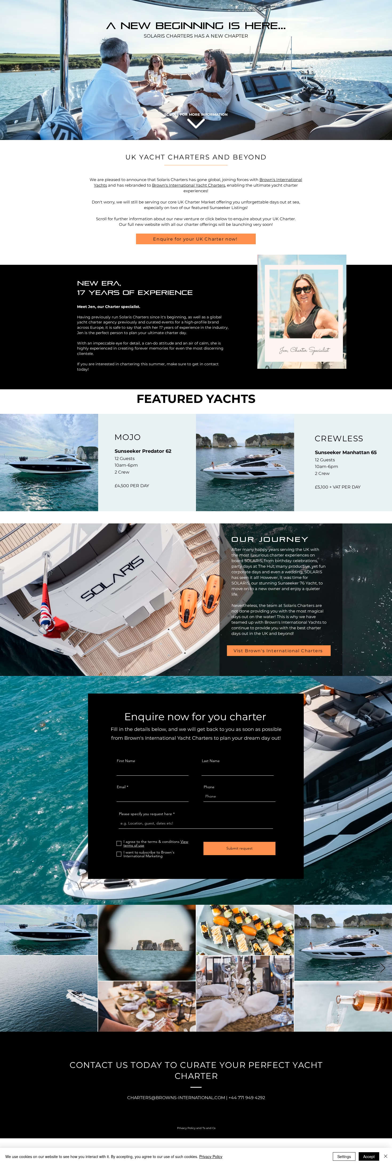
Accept (369, 1156)
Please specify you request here (145, 814)
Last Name (211, 761)
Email (121, 787)
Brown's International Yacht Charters (188, 185)
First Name (126, 761)
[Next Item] (383, 968)
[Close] (385, 1156)
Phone (209, 787)
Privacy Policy (210, 1156)
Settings (344, 1156)
